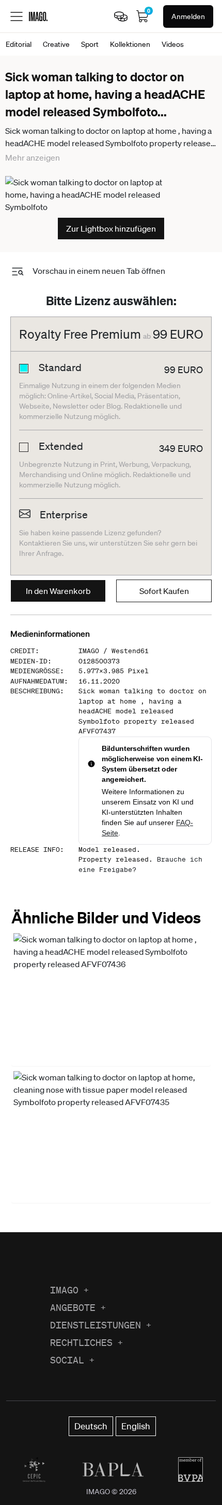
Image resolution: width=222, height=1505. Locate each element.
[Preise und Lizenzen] (121, 16)
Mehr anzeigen (32, 157)
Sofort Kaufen (164, 591)
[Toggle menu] (16, 16)
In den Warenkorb (58, 591)
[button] (111, 998)
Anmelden (188, 16)
